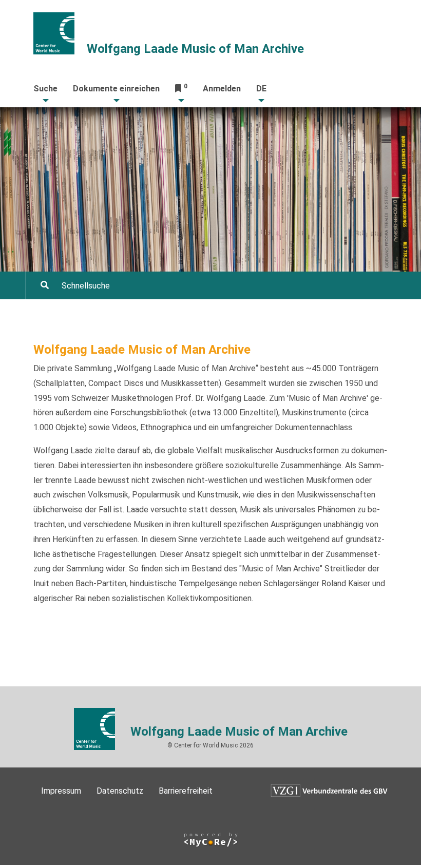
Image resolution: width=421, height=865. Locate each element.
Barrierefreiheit (186, 791)
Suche (45, 88)
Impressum (61, 791)
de (261, 88)
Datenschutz (120, 791)
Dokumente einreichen (116, 88)
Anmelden (222, 88)
